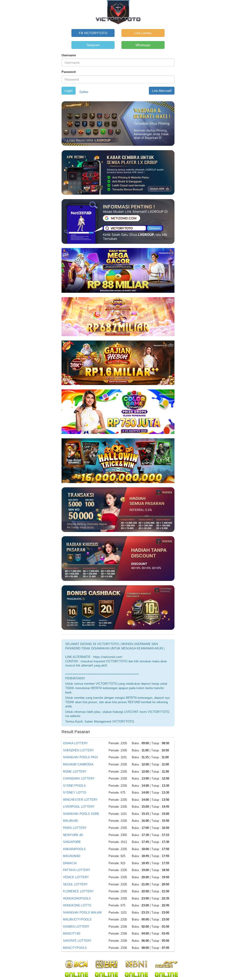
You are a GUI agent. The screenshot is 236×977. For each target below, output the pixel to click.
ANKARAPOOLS (74, 849)
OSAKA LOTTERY (75, 743)
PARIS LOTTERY (75, 828)
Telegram (93, 45)
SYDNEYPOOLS (74, 785)
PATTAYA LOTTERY (76, 870)
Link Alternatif (161, 91)
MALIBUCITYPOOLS (77, 919)
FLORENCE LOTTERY (78, 891)
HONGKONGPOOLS (77, 898)
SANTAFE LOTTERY (77, 940)
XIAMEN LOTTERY (76, 926)
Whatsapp (143, 45)
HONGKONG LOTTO (77, 905)
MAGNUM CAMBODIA (78, 764)
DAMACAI (70, 863)
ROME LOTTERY (75, 771)
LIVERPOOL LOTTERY (79, 806)
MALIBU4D (70, 820)
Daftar (84, 92)
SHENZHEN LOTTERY (78, 750)
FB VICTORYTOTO (93, 33)
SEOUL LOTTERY (75, 884)
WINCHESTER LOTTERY (80, 799)
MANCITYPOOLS (75, 948)
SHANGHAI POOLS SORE (81, 814)
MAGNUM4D (71, 856)
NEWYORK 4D (73, 835)
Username (69, 55)
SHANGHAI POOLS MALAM (82, 912)
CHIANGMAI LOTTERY (79, 778)
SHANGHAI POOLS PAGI (80, 757)
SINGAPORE (72, 842)
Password (69, 72)
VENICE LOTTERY (76, 877)
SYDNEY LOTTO (74, 792)
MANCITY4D (71, 933)
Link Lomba (142, 33)
